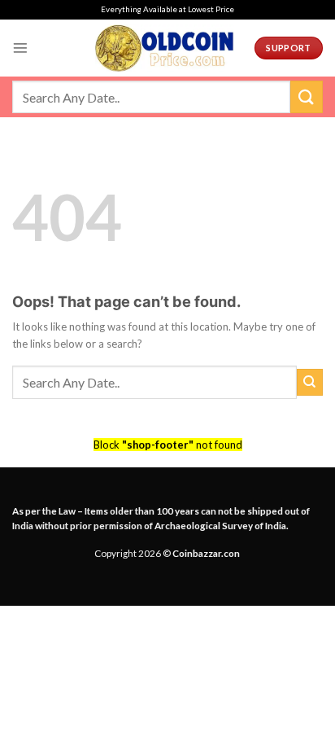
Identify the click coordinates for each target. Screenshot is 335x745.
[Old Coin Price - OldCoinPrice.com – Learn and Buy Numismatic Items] (164, 48)
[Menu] (20, 48)
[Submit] (306, 96)
